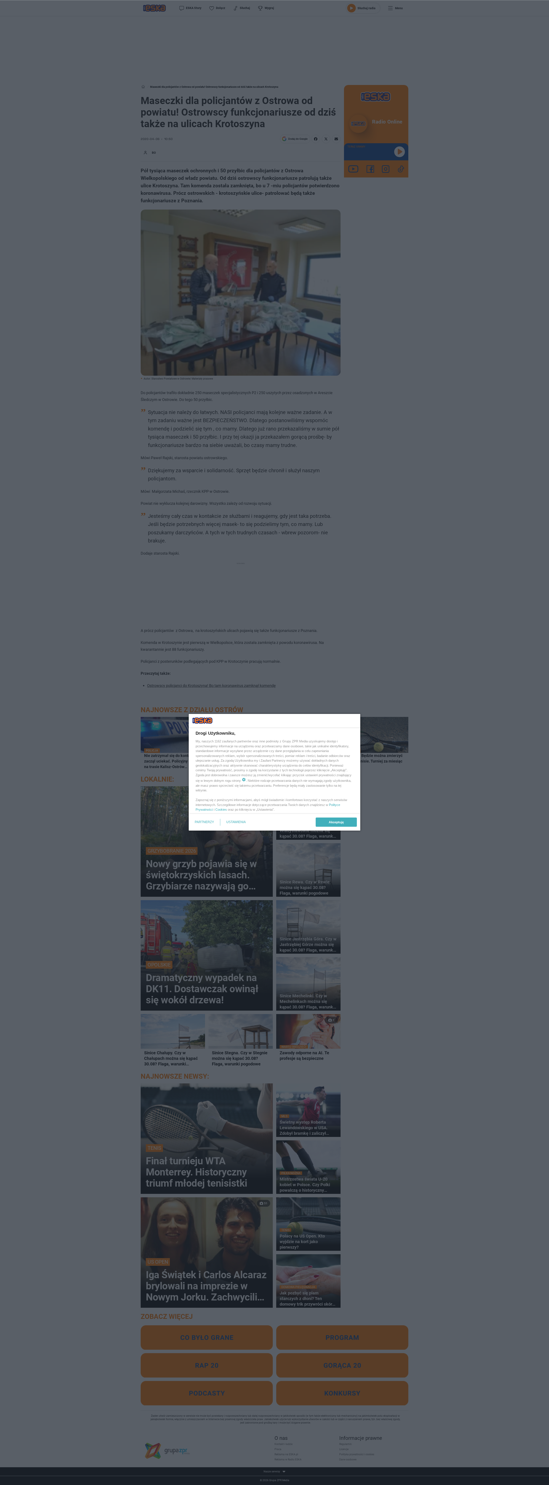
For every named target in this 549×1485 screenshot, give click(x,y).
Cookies (221, 809)
